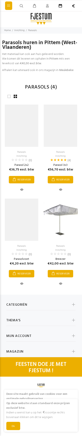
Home (7, 30)
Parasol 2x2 (22, 165)
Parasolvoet (21, 259)
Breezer (60, 259)
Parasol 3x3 (60, 165)
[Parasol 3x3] (60, 126)
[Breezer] (60, 219)
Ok (13, 426)
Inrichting (19, 30)
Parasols (32, 30)
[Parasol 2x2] (21, 126)
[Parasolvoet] (21, 220)
